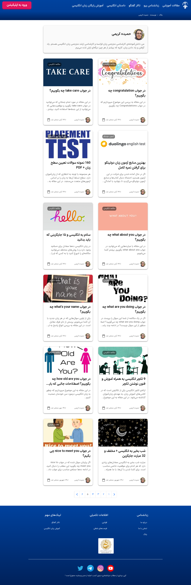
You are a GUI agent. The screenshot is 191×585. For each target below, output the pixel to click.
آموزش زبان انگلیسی (52, 528)
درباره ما (144, 522)
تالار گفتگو (134, 5)
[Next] (77, 494)
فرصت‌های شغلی (100, 528)
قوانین (104, 522)
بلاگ (161, 15)
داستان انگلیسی (116, 5)
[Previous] (114, 494)
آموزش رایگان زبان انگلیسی (87, 5)
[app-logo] (185, 5)
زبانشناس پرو (151, 5)
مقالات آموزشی (171, 5)
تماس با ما (142, 528)
